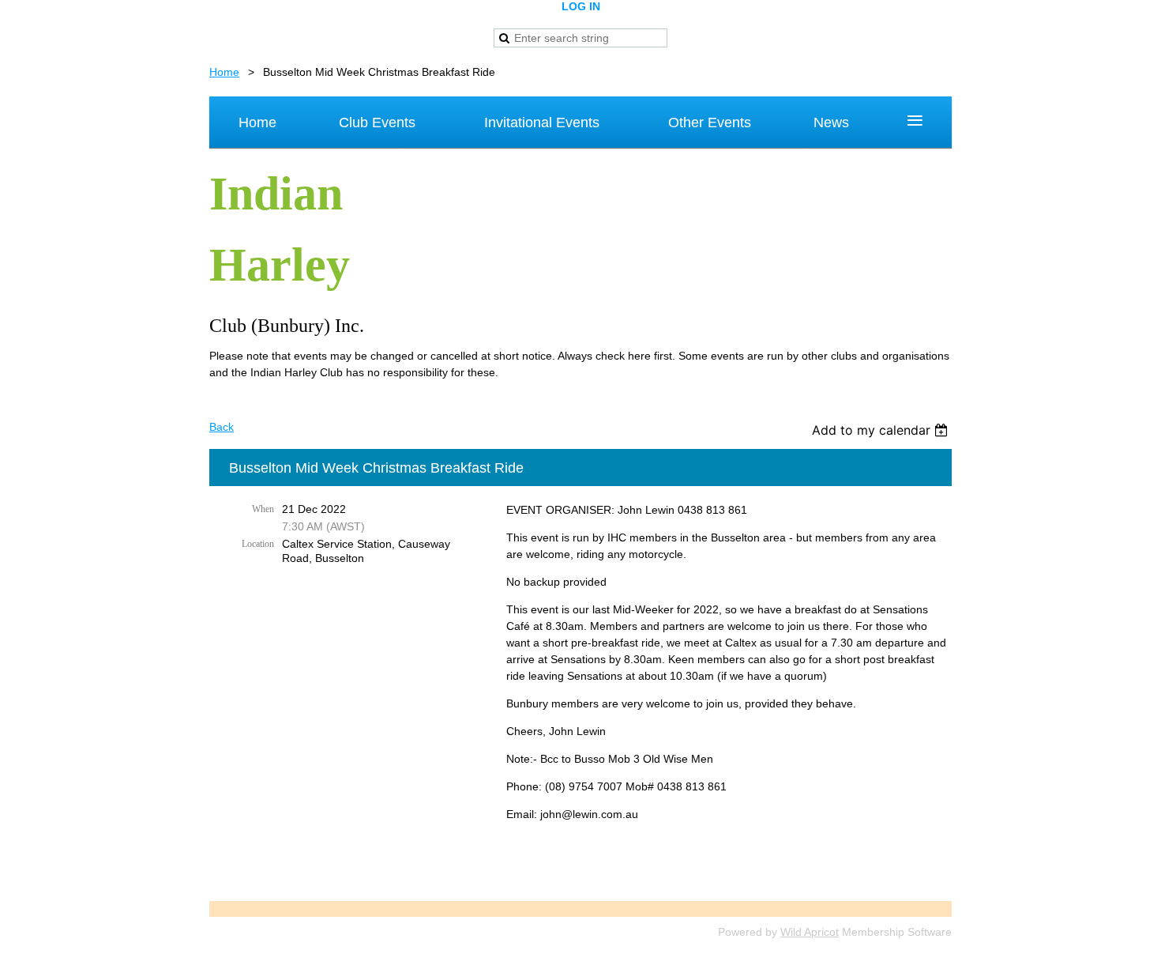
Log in (581, 6)
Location (258, 543)
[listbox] (882, 429)
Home (224, 72)
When (263, 509)
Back (221, 426)
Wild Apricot (809, 932)
